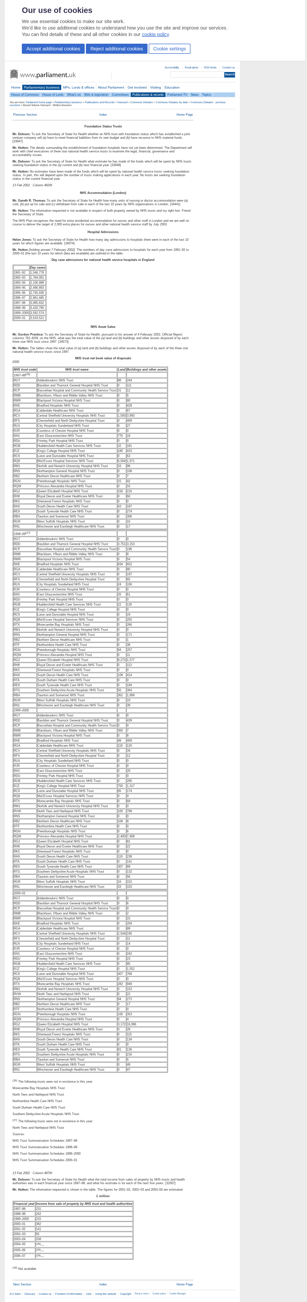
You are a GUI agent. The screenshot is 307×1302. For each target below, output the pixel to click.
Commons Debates (141, 102)
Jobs (89, 1293)
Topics (206, 94)
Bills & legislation (96, 94)
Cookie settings (169, 48)
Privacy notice (142, 1293)
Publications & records (148, 94)
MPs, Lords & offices (78, 87)
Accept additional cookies (53, 48)
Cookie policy (159, 1293)
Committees (120, 94)
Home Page (185, 114)
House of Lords (53, 94)
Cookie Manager (178, 1293)
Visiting (155, 87)
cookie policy (155, 34)
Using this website (105, 1293)
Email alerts (191, 67)
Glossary (29, 1293)
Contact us (228, 67)
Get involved (137, 87)
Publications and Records (100, 102)
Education (172, 87)
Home (15, 87)
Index (103, 114)
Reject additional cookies (116, 48)
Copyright (125, 1293)
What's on (74, 94)
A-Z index (15, 1293)
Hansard (123, 102)
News (195, 94)
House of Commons (25, 94)
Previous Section (25, 114)
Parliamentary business (41, 87)
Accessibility (172, 67)
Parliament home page (39, 102)
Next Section (22, 1284)
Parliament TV (177, 94)
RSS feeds (210, 67)
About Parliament (111, 87)
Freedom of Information (68, 1293)
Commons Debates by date (172, 102)
